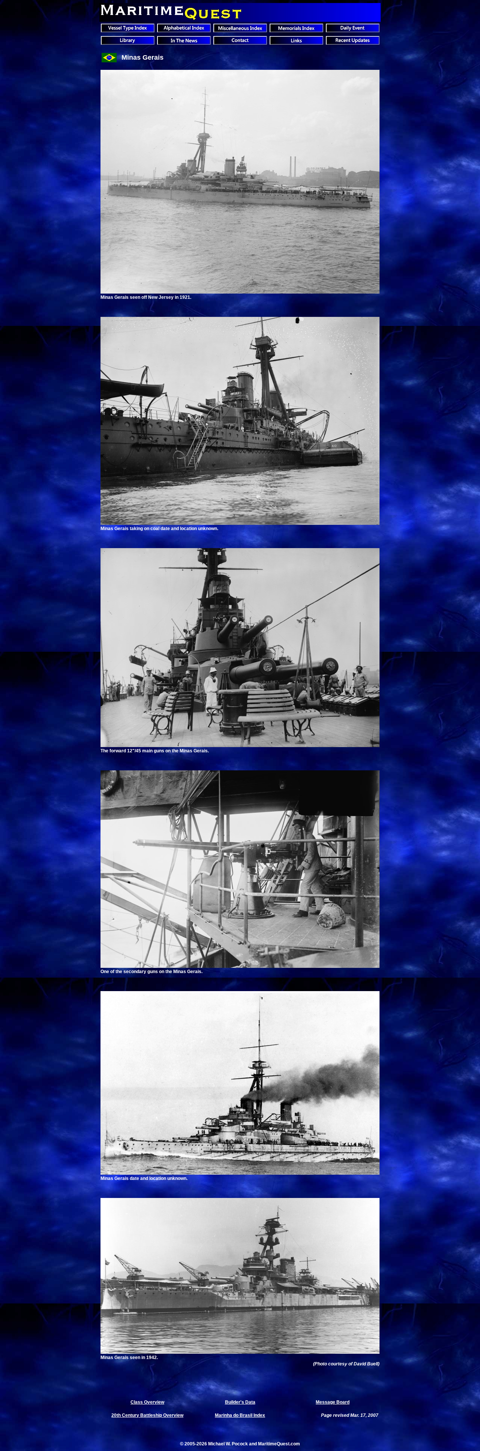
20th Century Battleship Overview (147, 1415)
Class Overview (147, 1402)
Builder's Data (240, 1402)
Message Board (333, 1402)
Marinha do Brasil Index (240, 1415)
